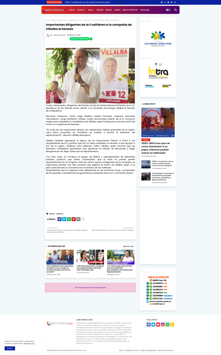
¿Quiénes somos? (131, 350)
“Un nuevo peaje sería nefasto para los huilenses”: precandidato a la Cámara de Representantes (119, 269)
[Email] (78, 219)
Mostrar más (128, 246)
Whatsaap (144, 10)
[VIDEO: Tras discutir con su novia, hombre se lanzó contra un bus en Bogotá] (146, 164)
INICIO (72, 10)
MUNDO (109, 10)
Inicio (48, 20)
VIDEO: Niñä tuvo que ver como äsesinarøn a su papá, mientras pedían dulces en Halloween (155, 148)
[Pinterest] (74, 219)
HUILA (90, 10)
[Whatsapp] (69, 219)
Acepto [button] (10, 348)
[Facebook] (59, 219)
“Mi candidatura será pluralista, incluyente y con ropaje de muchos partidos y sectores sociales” (60, 269)
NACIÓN (100, 10)
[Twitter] (64, 219)
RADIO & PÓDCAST (130, 10)
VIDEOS (117, 10)
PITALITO (80, 10)
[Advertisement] (91, 195)
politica (54, 20)
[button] (118, 2)
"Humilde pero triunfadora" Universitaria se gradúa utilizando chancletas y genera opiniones (163, 176)
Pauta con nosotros (166, 350)
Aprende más (29, 343)
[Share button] (83, 219)
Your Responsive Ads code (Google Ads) (90, 287)
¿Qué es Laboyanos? (148, 350)
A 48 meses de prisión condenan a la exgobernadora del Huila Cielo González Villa (90, 268)
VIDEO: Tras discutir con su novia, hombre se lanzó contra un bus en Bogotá (162, 163)
